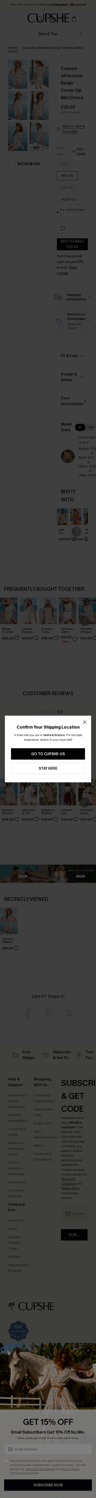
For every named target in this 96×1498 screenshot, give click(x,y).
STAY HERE (48, 768)
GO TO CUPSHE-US (48, 754)
